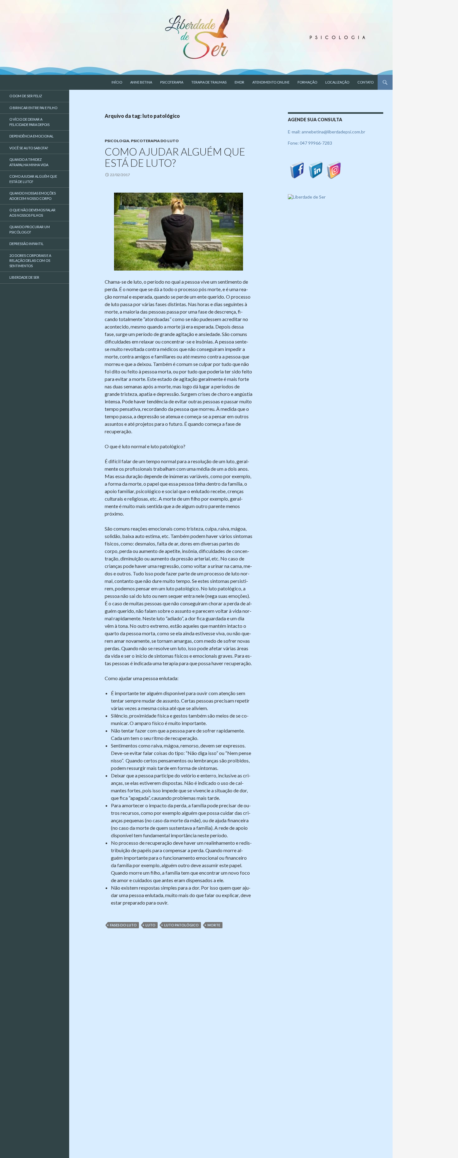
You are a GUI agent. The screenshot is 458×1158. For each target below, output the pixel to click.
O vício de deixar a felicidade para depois (29, 122)
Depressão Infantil (26, 244)
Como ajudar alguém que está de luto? (175, 157)
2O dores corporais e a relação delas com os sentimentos (30, 260)
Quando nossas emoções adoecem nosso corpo (32, 195)
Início (117, 82)
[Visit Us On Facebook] (297, 169)
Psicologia (117, 140)
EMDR (239, 82)
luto (150, 925)
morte (214, 925)
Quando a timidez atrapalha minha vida (28, 162)
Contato (365, 82)
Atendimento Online (270, 82)
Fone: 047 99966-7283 (310, 143)
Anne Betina (141, 82)
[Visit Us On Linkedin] (315, 169)
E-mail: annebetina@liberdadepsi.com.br (326, 131)
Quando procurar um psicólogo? (29, 229)
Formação (307, 82)
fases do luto (123, 925)
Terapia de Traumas (209, 82)
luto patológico (181, 925)
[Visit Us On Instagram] (334, 169)
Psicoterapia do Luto (155, 140)
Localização (337, 82)
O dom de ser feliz (25, 96)
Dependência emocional (31, 136)
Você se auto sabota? (28, 148)
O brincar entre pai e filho (33, 108)
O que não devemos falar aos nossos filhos (32, 212)
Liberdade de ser (24, 277)
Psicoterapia (171, 82)
